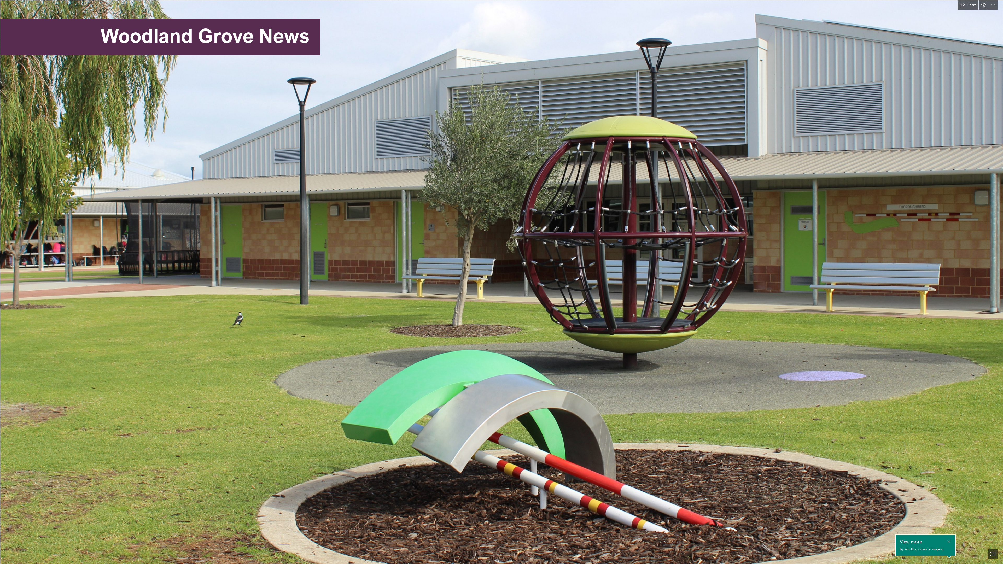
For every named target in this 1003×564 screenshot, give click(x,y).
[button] (968, 5)
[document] (501, 282)
